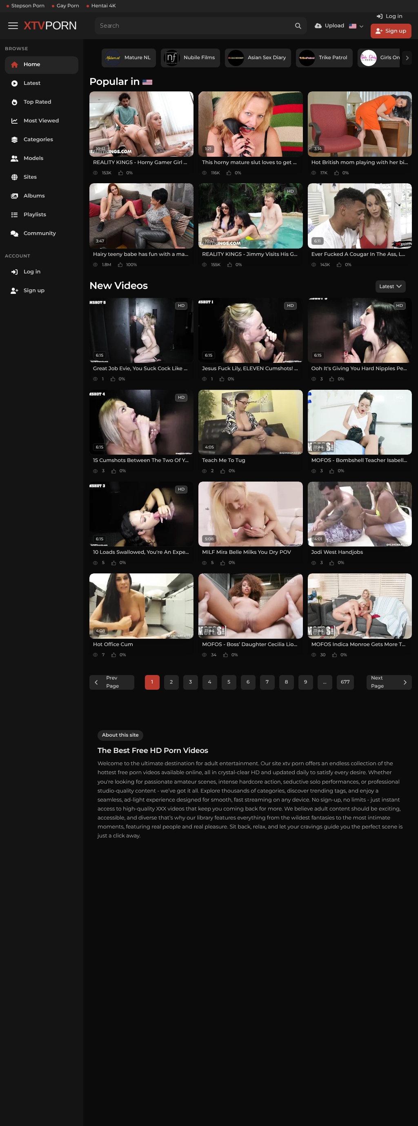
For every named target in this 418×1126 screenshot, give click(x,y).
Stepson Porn (27, 6)
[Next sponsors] (407, 58)
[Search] (298, 25)
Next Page (377, 682)
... (325, 682)
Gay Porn (68, 6)
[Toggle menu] (13, 26)
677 (345, 682)
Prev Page (112, 682)
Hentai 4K (103, 6)
